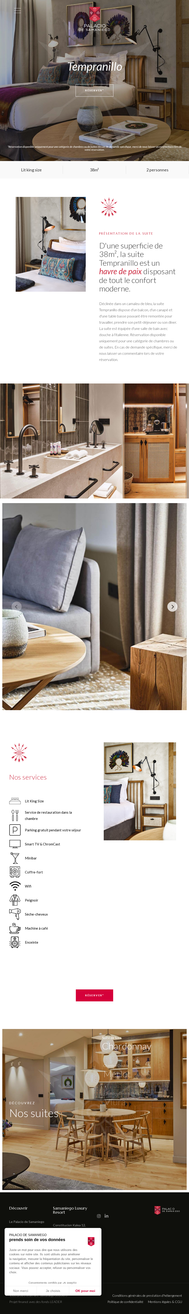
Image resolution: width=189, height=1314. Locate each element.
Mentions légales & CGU (165, 1302)
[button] (5, 1311)
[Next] (172, 607)
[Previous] (17, 607)
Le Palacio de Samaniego (26, 1222)
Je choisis (53, 1291)
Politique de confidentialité (125, 1302)
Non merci (20, 1291)
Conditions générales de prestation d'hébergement (147, 1295)
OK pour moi (85, 1291)
